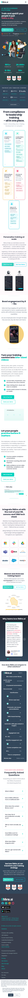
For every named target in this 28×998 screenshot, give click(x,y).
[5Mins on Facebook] (2, 903)
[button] (14, 791)
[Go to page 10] (18, 658)
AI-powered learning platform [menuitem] (8, 950)
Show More (14, 104)
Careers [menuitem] (3, 977)
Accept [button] (10, 995)
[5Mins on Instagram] (6, 903)
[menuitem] (3, 958)
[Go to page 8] (16, 658)
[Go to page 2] (9, 658)
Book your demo (8, 402)
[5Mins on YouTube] (13, 903)
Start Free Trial (7, 30)
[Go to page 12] (20, 658)
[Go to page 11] (19, 658)
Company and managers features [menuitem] (9, 953)
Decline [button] (17, 995)
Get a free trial (7, 397)
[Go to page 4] (11, 658)
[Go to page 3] (10, 658)
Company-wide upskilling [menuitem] (7, 932)
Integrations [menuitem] (4, 955)
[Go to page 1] (8, 658)
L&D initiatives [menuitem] (4, 935)
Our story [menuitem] (3, 975)
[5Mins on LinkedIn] (9, 903)
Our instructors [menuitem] (5, 972)
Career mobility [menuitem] (5, 944)
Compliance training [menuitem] (6, 942)
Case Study (5, 94)
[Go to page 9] (17, 658)
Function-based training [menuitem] (7, 937)
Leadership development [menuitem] (7, 940)
